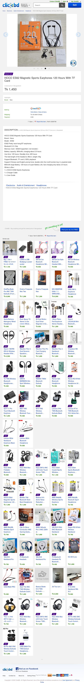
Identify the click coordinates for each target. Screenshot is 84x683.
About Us (21, 676)
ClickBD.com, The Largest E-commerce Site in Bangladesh (11, 5)
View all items (42, 112)
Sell (75, 4)
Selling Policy (31, 676)
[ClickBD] (7, 669)
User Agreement (67, 680)
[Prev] (8, 36)
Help (4, 676)
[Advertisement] (42, 204)
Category (24, 5)
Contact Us (12, 676)
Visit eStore (34, 112)
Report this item (41, 121)
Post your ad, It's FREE (70, 229)
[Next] (75, 36)
